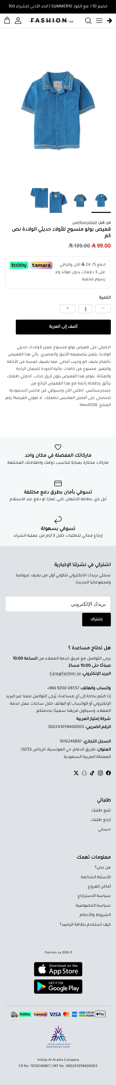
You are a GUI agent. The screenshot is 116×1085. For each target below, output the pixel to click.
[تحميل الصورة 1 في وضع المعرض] (58, 110)
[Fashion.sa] (50, 21)
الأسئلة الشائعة (96, 877)
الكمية (105, 298)
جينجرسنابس (84, 223)
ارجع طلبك (101, 820)
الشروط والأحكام (95, 915)
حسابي (104, 830)
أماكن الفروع (99, 887)
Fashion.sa (53, 953)
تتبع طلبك (101, 811)
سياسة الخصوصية (93, 906)
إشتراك (96, 620)
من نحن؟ (103, 868)
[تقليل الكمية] (103, 308)
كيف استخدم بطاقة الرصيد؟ (85, 925)
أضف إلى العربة (63, 327)
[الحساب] (19, 21)
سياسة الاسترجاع (94, 896)
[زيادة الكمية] (67, 308)
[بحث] (85, 21)
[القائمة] (99, 21)
